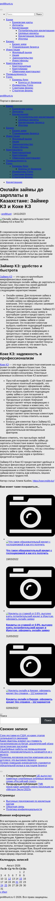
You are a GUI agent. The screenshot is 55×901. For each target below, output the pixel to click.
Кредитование (20, 28)
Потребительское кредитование (36, 30)
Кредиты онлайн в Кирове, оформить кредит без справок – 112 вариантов (29, 700)
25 (5, 885)
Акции (15, 55)
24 (1, 885)
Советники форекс (22, 88)
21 (17, 882)
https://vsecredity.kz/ (43, 481)
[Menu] (1, 9)
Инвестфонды (20, 60)
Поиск (3, 716)
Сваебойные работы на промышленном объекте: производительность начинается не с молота (26, 752)
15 (20, 878)
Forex (9, 77)
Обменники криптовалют (26, 71)
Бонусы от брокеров (29, 82)
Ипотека (23, 38)
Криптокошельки (21, 66)
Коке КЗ (4, 364)
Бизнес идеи (19, 44)
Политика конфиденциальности (24, 809)
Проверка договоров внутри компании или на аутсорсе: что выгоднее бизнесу (26, 758)
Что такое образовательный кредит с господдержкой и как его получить (29, 551)
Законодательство (22, 58)
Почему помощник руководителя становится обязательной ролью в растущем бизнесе (25, 764)
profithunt (6, 214)
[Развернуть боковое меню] (1, 771)
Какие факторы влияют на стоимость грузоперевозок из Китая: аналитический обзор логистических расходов (26, 744)
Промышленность (16, 74)
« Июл (3, 892)
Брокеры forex (20, 79)
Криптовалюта (14, 63)
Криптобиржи (19, 68)
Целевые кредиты (28, 33)
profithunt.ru (6, 3)
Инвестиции (13, 49)
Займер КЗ (6, 276)
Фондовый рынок (22, 52)
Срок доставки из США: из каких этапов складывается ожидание (22, 736)
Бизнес (10, 41)
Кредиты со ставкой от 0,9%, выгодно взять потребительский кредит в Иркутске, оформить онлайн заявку (29, 628)
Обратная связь (15, 806)
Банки (9, 19)
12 (9, 878)
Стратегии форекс (22, 90)
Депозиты (17, 25)
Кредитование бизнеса (31, 36)
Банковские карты (22, 22)
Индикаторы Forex (22, 85)
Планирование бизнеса (25, 47)
